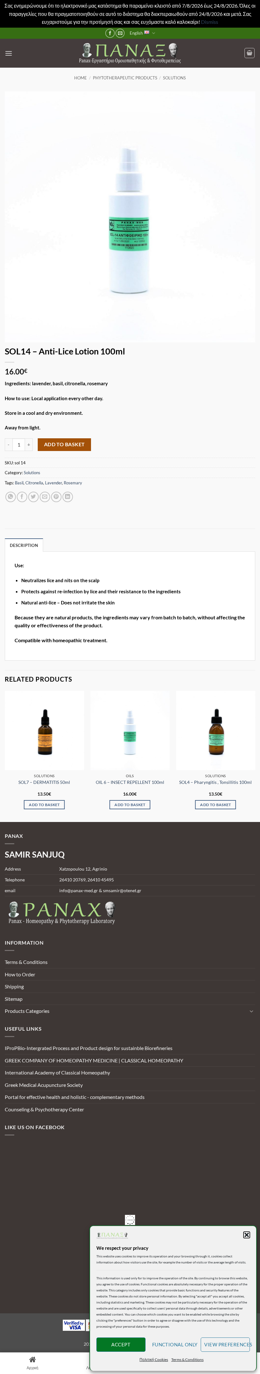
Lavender (53, 482)
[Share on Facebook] (22, 497)
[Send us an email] (120, 33)
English (136, 33)
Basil (19, 482)
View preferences (227, 1344)
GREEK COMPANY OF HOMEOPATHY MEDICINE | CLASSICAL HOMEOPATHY (94, 1060)
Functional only (175, 1344)
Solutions (174, 77)
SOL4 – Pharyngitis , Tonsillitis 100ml (215, 782)
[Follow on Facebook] (109, 33)
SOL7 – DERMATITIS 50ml (44, 782)
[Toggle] (251, 1011)
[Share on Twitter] (33, 497)
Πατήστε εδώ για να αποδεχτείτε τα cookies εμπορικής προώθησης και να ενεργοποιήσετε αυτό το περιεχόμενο (132, 1220)
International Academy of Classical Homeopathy (57, 1072)
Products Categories (27, 1011)
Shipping (14, 986)
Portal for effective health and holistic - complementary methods (75, 1097)
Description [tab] (24, 545)
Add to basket (64, 444)
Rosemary (73, 482)
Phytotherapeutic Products (125, 77)
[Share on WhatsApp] (10, 497)
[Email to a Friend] (45, 497)
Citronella (34, 482)
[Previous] (5, 755)
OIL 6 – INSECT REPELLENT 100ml (130, 782)
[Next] (255, 755)
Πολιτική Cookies (154, 1359)
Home (80, 77)
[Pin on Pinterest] (56, 497)
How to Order (20, 974)
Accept (120, 1344)
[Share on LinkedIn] (67, 497)
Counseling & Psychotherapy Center (44, 1109)
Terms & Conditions (187, 1359)
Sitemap (14, 999)
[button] (247, 1235)
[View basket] (249, 53)
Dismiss (209, 22)
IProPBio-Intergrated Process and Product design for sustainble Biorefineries (88, 1048)
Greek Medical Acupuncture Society (44, 1085)
